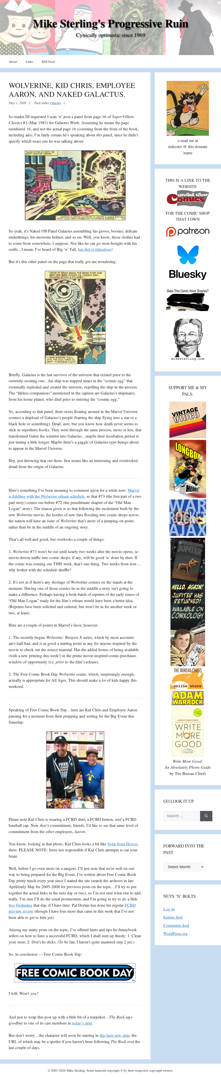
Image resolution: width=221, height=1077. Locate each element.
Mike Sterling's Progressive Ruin (110, 23)
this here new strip (114, 1035)
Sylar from (122, 843)
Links (29, 61)
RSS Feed (48, 61)
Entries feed (173, 917)
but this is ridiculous (94, 249)
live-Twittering (20, 905)
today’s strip (82, 1023)
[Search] (206, 816)
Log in (169, 909)
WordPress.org (175, 933)
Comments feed (176, 925)
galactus (55, 102)
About (13, 61)
